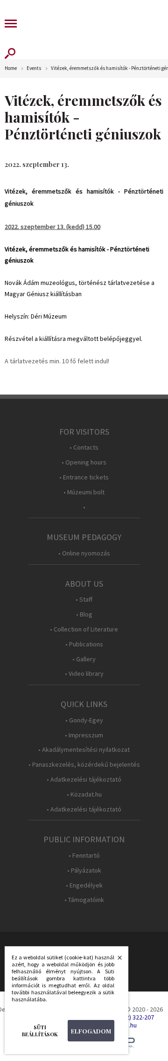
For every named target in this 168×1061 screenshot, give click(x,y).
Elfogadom (91, 1031)
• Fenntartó (84, 856)
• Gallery (84, 659)
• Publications (84, 644)
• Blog (84, 614)
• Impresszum (84, 735)
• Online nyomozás (84, 553)
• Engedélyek (84, 885)
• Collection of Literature (84, 629)
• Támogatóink (84, 900)
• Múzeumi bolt (84, 492)
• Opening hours (84, 462)
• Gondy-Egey (84, 720)
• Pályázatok (84, 870)
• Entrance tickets (84, 477)
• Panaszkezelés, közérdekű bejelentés (84, 765)
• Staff (84, 599)
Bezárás (114, 960)
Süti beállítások (40, 1031)
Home (11, 68)
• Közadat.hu (84, 794)
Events (34, 68)
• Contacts (84, 447)
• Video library (84, 674)
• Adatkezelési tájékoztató (84, 780)
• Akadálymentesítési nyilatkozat (84, 750)
